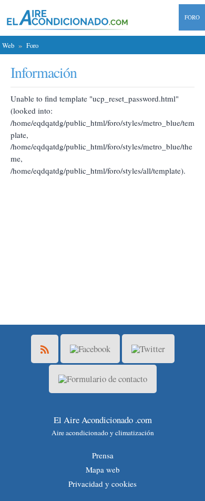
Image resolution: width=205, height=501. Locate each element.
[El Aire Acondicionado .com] (65, 20)
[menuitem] (188, 17)
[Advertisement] (102, 242)
